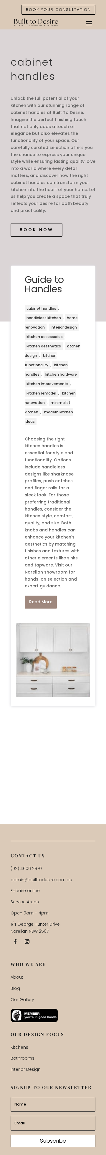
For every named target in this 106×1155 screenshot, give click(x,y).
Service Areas (25, 902)
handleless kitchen (43, 317)
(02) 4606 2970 (26, 868)
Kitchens (19, 1047)
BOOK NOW (36, 230)
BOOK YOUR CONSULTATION (58, 9)
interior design (64, 327)
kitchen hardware (61, 374)
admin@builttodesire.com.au (41, 880)
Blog (15, 988)
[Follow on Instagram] (27, 941)
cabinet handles (41, 308)
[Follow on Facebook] (15, 941)
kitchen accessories (44, 336)
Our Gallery (22, 999)
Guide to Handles (44, 284)
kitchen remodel (41, 393)
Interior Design (26, 1069)
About (17, 977)
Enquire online (25, 891)
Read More (40, 602)
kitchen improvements (47, 383)
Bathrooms (22, 1058)
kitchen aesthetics (43, 346)
